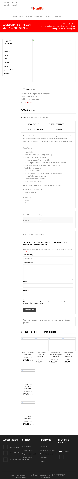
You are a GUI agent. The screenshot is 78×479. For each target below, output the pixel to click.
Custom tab (58, 129)
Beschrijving (33, 124)
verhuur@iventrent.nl (17, 459)
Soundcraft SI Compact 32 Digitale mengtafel (55, 354)
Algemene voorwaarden (48, 454)
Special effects (9, 70)
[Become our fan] (61, 457)
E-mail (26, 290)
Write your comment (30, 89)
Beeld (5, 48)
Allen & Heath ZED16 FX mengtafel (28, 386)
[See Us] (66, 457)
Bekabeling (7, 51)
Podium (6, 62)
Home (62, 24)
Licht (5, 59)
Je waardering (28, 254)
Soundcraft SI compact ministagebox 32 (41, 354)
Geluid (70, 24)
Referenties (44, 446)
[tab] (32, 124)
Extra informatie (56, 124)
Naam (25, 281)
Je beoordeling (28, 262)
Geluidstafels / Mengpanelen (52, 26)
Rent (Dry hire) (26, 446)
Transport (7, 73)
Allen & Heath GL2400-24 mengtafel (68, 354)
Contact (42, 461)
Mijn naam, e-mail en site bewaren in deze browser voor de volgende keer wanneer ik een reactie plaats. (47, 303)
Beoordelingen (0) (35, 129)
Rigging (6, 66)
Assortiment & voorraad (48, 450)
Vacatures (43, 457)
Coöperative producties (29, 454)
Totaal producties (27, 450)
